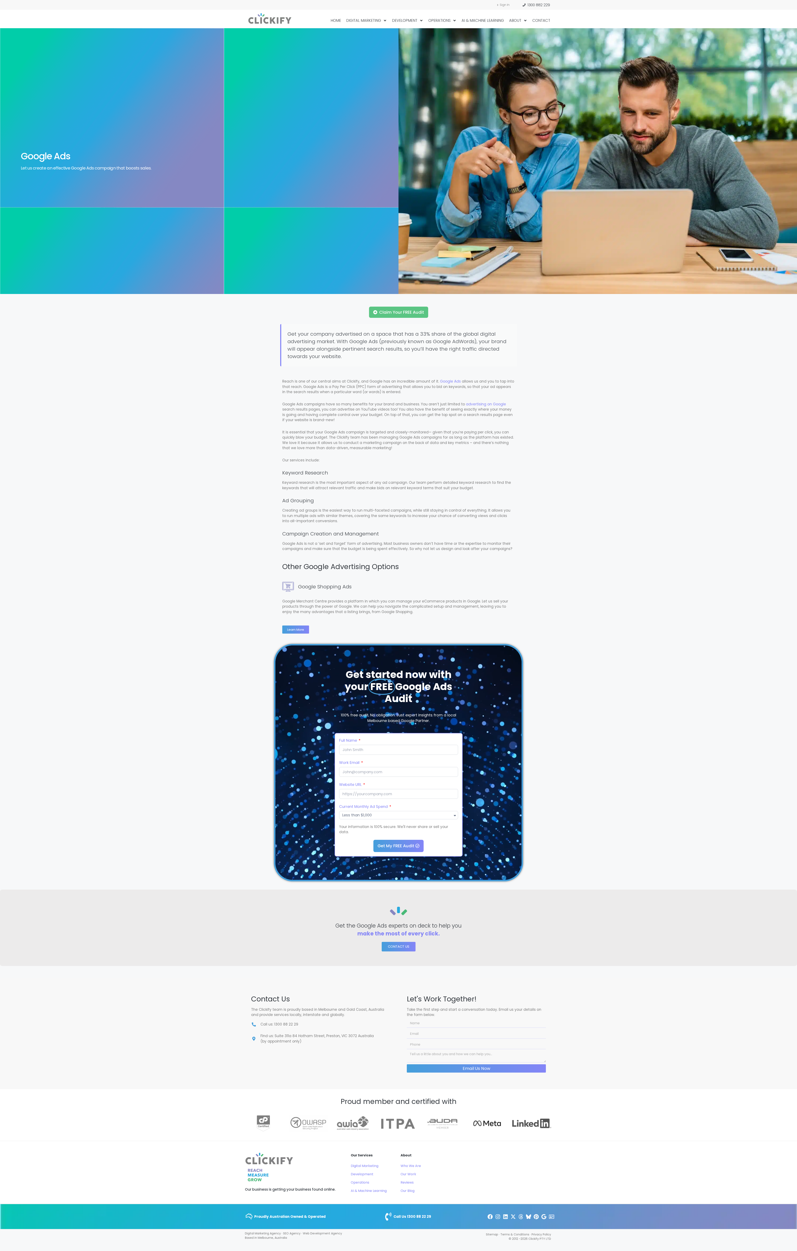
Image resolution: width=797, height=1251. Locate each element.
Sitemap (492, 1234)
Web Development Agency (322, 1233)
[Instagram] (497, 1216)
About (515, 20)
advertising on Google (486, 404)
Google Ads (450, 381)
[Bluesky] (528, 1216)
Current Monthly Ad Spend (364, 806)
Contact (541, 20)
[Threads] (520, 1216)
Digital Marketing (363, 20)
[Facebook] (490, 1216)
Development (404, 20)
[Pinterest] (536, 1216)
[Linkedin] (505, 1216)
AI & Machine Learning (483, 20)
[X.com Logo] (513, 1216)
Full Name (348, 740)
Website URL (351, 784)
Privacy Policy (541, 1234)
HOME (336, 20)
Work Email (350, 762)
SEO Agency (292, 1233)
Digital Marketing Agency (263, 1233)
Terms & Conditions (514, 1234)
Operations (439, 20)
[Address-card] (551, 1216)
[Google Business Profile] (543, 1216)
